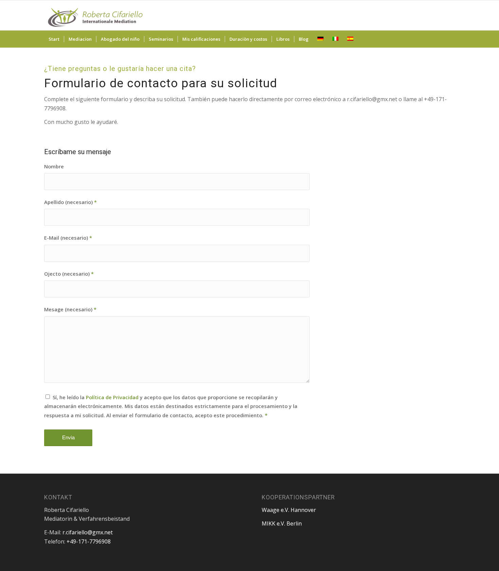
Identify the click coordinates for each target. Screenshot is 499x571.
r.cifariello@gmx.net (87, 532)
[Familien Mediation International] (95, 15)
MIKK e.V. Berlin (282, 523)
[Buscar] (450, 39)
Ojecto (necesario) (69, 273)
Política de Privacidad (112, 397)
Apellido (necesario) (70, 202)
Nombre (54, 166)
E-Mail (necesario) (68, 237)
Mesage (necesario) (70, 309)
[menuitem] (54, 39)
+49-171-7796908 (89, 541)
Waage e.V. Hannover (289, 510)
